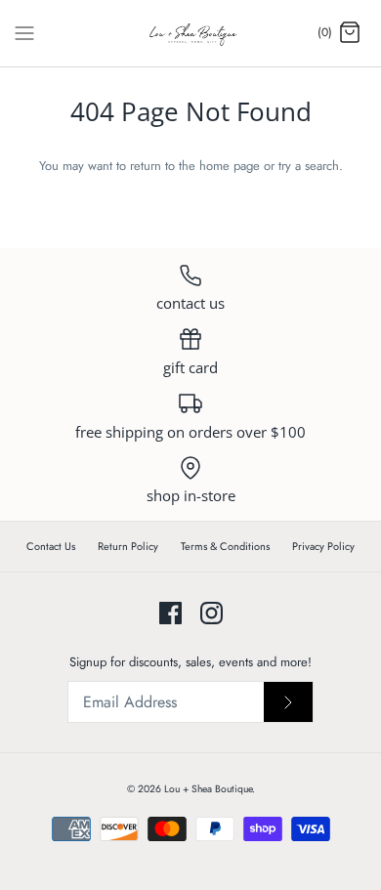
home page (229, 165)
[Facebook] (170, 613)
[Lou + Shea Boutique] (191, 33)
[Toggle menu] (24, 32)
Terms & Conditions (225, 546)
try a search (308, 165)
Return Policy (128, 546)
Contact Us (50, 546)
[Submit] (288, 702)
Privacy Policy (323, 546)
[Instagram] (211, 613)
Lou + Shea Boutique (208, 789)
